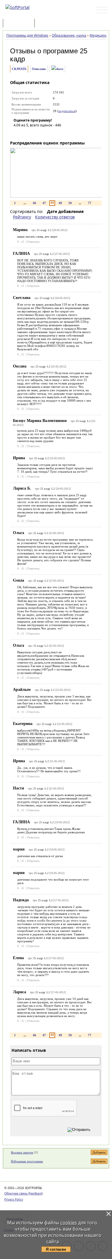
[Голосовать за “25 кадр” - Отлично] (52, 133)
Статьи (49, 23)
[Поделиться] (57, 69)
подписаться (67, 111)
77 (89, 203)
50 (70, 203)
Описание (39, 69)
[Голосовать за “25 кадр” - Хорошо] (43, 133)
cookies (68, 1222)
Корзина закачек (22, 1152)
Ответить (33, 241)
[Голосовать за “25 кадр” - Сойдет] (35, 133)
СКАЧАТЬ (19, 69)
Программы (20, 23)
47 (44, 203)
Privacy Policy (13, 1199)
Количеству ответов (55, 217)
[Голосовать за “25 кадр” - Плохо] (26, 133)
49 (60, 203)
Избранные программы (27, 1161)
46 (34, 203)
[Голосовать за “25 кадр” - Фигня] (17, 133)
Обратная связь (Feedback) (23, 1193)
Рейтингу (22, 217)
